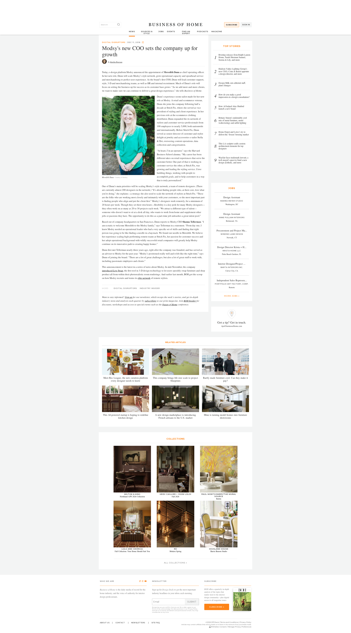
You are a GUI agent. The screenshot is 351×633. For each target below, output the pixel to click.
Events (171, 31)
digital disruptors (113, 42)
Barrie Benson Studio (218, 551)
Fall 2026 (175, 496)
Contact (120, 623)
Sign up (128, 297)
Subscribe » (216, 607)
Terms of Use (156, 609)
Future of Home (169, 304)
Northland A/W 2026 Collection (132, 496)
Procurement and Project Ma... (231, 230)
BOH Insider (190, 300)
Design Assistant (231, 197)
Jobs (161, 31)
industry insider (150, 288)
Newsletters (138, 623)
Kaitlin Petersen (116, 62)
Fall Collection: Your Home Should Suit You (132, 551)
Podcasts (202, 31)
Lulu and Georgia (132, 549)
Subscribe (231, 25)
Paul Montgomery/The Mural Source (218, 495)
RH (175, 549)
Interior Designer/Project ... (231, 263)
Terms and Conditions (229, 622)
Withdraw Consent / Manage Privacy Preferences (231, 627)
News (132, 31)
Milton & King (132, 494)
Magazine (216, 31)
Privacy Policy (192, 609)
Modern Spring (175, 551)
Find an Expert (186, 32)
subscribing (150, 300)
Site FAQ (156, 623)
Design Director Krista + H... (231, 247)
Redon (218, 498)
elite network (144, 278)
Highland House (218, 549)
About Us (104, 623)
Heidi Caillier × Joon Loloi (175, 494)
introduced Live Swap (112, 270)
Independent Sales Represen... (232, 280)
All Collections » (175, 562)
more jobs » (231, 296)
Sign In (246, 25)
